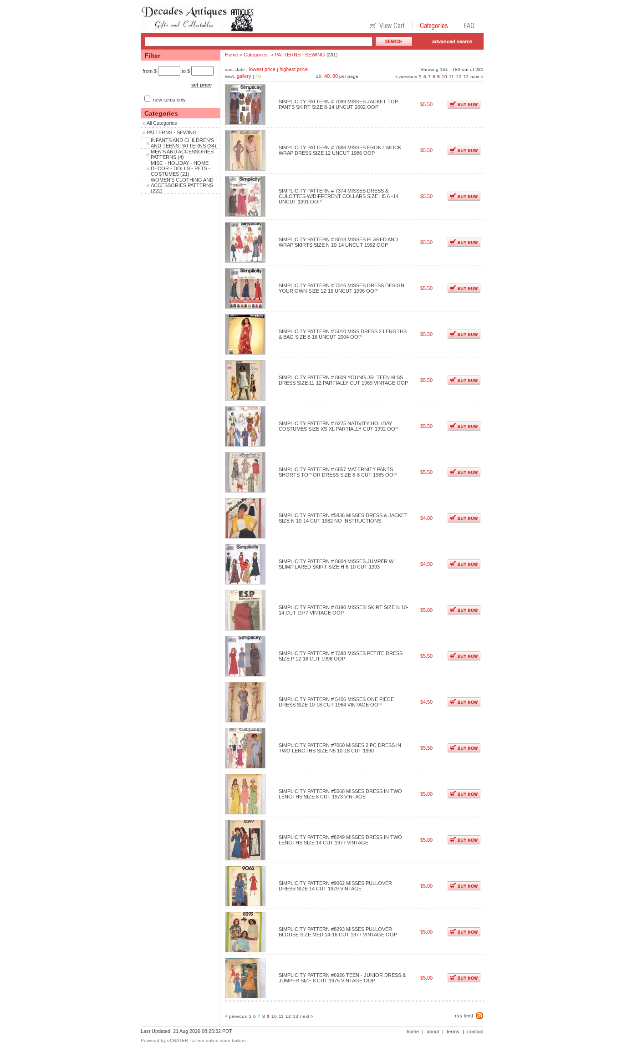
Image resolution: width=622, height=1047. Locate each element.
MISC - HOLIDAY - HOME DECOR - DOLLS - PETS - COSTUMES (180, 168)
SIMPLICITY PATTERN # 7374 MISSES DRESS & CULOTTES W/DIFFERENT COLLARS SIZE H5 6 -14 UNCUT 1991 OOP (338, 196)
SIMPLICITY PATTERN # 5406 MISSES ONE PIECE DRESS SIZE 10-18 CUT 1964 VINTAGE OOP (336, 701)
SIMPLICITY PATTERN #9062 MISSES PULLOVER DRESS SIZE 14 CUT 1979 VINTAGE (335, 885)
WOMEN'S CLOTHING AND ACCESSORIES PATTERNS (182, 182)
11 (451, 76)
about (433, 1031)
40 (327, 76)
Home (231, 54)
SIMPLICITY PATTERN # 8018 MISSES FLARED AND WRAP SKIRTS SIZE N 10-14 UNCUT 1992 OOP (338, 242)
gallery (244, 76)
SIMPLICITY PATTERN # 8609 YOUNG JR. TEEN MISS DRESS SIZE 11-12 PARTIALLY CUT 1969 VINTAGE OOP (343, 380)
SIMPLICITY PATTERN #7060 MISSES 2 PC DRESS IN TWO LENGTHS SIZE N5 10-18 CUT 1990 (340, 747)
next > (477, 76)
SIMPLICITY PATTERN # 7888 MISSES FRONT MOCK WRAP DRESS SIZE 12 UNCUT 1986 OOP (340, 150)
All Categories (162, 123)
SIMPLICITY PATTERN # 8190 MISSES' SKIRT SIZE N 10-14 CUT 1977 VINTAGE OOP (343, 610)
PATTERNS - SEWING (172, 132)
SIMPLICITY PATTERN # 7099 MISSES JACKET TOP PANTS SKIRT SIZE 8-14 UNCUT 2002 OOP (338, 104)
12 (458, 76)
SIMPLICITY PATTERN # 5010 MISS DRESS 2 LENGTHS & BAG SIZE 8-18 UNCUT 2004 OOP (343, 334)
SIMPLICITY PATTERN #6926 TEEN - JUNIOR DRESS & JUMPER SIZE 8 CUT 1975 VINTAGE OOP (342, 977)
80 (335, 76)
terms (453, 1031)
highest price (294, 69)
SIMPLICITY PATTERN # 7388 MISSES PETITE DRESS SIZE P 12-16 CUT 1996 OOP (341, 656)
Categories (256, 54)
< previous (406, 76)
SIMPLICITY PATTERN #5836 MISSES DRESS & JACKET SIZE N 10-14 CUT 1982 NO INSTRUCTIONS (343, 518)
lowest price (262, 69)
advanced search (452, 41)
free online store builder (221, 1040)
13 (466, 76)
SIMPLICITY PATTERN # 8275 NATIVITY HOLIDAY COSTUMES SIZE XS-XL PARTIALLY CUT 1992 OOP (338, 426)
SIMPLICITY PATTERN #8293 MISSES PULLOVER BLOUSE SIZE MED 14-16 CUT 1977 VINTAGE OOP (338, 931)
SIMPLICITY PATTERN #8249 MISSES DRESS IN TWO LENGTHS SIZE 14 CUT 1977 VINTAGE (340, 839)
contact (475, 1031)
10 (444, 76)
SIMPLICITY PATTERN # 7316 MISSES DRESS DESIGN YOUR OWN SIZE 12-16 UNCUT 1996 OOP (341, 288)
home (413, 1031)
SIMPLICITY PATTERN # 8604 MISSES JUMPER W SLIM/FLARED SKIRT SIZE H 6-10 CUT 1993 (336, 564)
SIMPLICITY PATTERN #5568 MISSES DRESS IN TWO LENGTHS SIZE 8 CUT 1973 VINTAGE (340, 793)
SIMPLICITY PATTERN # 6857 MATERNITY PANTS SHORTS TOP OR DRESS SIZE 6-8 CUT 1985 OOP (338, 472)
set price (201, 84)
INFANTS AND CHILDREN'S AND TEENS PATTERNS (182, 142)
